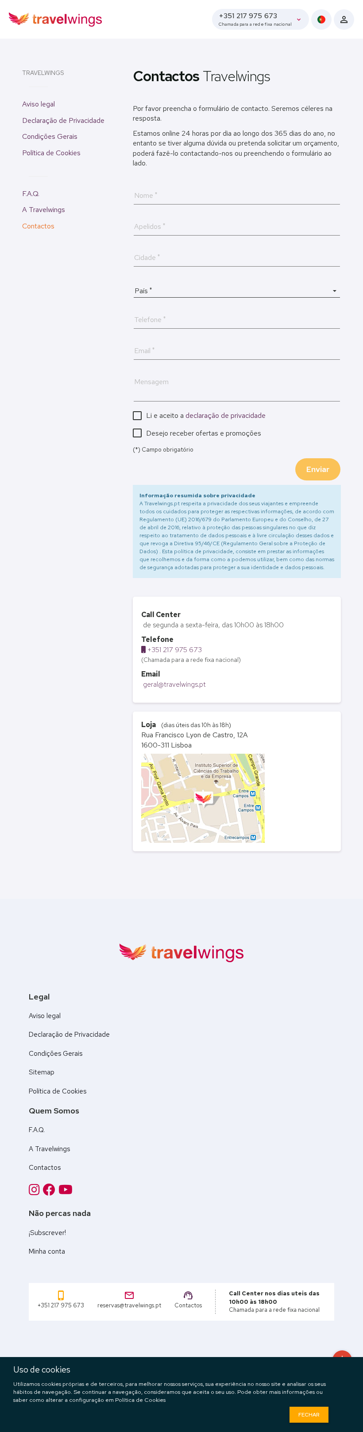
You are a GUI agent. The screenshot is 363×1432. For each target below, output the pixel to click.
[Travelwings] (55, 19)
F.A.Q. (30, 193)
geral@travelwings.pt (173, 684)
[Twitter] (65, 1189)
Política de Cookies (51, 152)
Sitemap (41, 1072)
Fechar (309, 1414)
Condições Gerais (49, 136)
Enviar (317, 469)
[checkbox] (199, 415)
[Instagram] (36, 1189)
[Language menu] (321, 19)
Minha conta (47, 1251)
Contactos (38, 226)
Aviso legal (38, 104)
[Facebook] (50, 1189)
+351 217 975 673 (174, 649)
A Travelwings (43, 209)
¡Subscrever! (47, 1232)
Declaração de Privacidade (63, 120)
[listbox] (237, 291)
